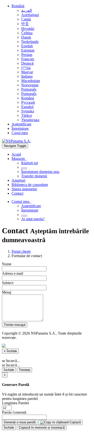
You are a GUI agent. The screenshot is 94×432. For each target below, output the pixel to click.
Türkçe (26, 115)
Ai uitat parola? (33, 219)
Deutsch (27, 63)
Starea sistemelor (24, 189)
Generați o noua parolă (19, 422)
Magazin (19, 159)
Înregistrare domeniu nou (40, 172)
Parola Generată (14, 412)
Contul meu (21, 201)
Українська (30, 120)
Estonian (27, 50)
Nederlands (30, 42)
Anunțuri (18, 180)
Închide (9, 370)
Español (27, 107)
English (27, 46)
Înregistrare (20, 128)
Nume (6, 264)
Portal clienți (21, 251)
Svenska (27, 111)
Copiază (74, 422)
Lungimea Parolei (15, 403)
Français (27, 59)
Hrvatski (27, 29)
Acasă (16, 154)
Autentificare (21, 124)
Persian (26, 55)
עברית (26, 68)
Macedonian (30, 81)
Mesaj (6, 292)
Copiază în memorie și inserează (42, 427)
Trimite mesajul (14, 325)
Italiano (27, 76)
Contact (17, 193)
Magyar (27, 72)
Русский (28, 102)
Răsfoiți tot (29, 163)
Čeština (27, 33)
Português (28, 89)
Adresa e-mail (12, 273)
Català (26, 19)
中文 (25, 24)
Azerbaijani (30, 15)
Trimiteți (24, 370)
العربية (26, 10)
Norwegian (29, 85)
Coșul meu (20, 133)
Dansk (26, 37)
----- (24, 167)
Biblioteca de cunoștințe (30, 185)
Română (18, 6)
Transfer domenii (34, 176)
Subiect (7, 283)
